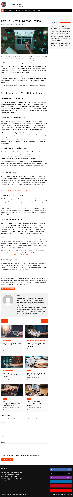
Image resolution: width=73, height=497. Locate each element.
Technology (8, 10)
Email (3, 442)
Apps (34, 10)
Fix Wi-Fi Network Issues (8, 288)
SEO (9, 340)
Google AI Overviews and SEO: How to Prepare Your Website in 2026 (60, 32)
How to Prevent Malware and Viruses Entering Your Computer (36, 344)
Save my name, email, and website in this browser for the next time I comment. (21, 455)
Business (16, 10)
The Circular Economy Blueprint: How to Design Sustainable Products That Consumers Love (60, 38)
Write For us (56, 494)
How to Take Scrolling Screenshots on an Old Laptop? (34, 403)
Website (3, 449)
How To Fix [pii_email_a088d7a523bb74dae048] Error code (12, 403)
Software (42, 340)
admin (3, 24)
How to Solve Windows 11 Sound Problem (18, 190)
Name (3, 436)
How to (24, 24)
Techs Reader (39, 298)
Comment (4, 422)
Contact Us (69, 494)
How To (40, 10)
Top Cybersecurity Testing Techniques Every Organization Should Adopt (60, 44)
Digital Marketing (25, 10)
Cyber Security (31, 340)
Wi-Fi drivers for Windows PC (20, 255)
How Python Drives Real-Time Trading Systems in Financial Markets (60, 27)
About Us (63, 494)
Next (43, 321)
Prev (5, 321)
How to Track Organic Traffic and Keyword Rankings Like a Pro (12, 344)
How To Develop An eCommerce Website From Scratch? (11, 374)
